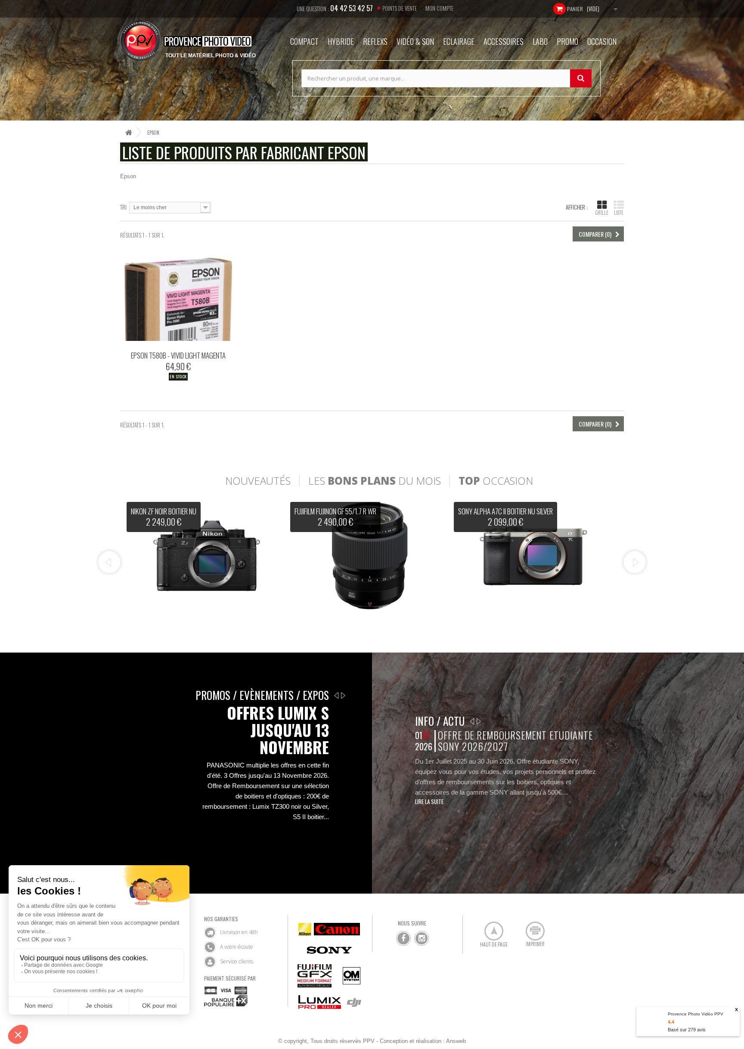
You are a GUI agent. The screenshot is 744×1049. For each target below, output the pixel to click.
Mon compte (439, 8)
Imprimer (530, 928)
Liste (618, 212)
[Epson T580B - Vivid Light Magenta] (178, 298)
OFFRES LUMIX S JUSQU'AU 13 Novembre (278, 730)
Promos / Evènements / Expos (262, 695)
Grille (601, 212)
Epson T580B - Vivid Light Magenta (178, 355)
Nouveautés (258, 481)
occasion (496, 481)
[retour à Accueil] (129, 132)
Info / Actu (440, 721)
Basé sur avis (687, 1029)
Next (635, 562)
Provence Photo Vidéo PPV (695, 1014)
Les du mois (374, 481)
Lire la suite (429, 801)
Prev (109, 562)
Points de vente (399, 8)
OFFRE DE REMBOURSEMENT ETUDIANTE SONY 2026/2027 (515, 740)
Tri (123, 207)
